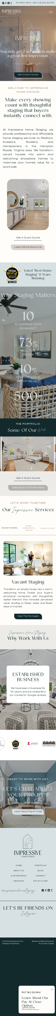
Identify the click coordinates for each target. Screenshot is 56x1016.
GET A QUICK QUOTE (43, 3)
